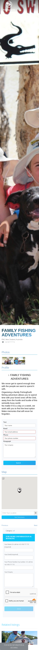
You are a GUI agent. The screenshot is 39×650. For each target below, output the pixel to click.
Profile (5, 367)
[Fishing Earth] (9, 10)
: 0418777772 (9, 342)
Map (4, 472)
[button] (19, 490)
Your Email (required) (11, 554)
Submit (18, 463)
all (14, 531)
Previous (5, 525)
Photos (6, 352)
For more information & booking (14, 646)
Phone (5, 435)
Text (4, 422)
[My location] (35, 513)
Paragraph (7, 441)
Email (5, 428)
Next (35, 525)
